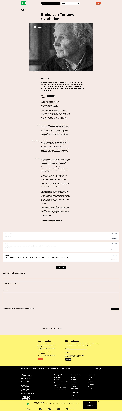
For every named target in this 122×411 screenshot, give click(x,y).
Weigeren (89, 408)
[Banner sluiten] (98, 401)
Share (43, 97)
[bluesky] (22, 368)
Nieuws (46, 328)
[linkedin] (27, 368)
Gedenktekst (5, 290)
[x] (33, 368)
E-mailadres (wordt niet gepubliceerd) (11, 283)
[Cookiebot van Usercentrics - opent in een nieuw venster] (28, 409)
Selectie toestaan (90, 405)
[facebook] (24, 368)
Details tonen (72, 409)
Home (42, 328)
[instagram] (26, 368)
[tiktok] (31, 368)
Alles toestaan (90, 402)
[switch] (49, 409)
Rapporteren (114, 238)
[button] (51, 3)
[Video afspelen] (35, 27)
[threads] (29, 368)
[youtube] (35, 368)
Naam (4, 276)
